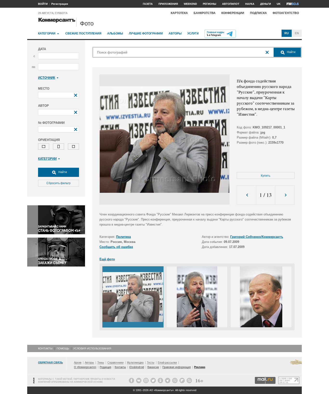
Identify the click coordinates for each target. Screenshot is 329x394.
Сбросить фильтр (58, 183)
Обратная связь (50, 362)
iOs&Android (136, 367)
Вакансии (153, 367)
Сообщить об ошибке (116, 247)
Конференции (232, 13)
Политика (123, 237)
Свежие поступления (83, 33)
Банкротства (205, 13)
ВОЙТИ (43, 3)
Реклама (199, 367)
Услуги (193, 33)
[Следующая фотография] (284, 195)
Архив (77, 362)
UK (279, 3)
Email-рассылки (167, 362)
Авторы (175, 33)
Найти (62, 172)
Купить (265, 175)
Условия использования (92, 348)
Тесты (150, 362)
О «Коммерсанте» (85, 367)
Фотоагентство (286, 13)
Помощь (63, 348)
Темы (100, 362)
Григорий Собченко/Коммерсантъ (256, 237)
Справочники (115, 362)
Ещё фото (107, 259)
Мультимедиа (135, 362)
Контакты (45, 348)
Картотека (179, 13)
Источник (46, 78)
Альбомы (115, 33)
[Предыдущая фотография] (246, 195)
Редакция (105, 367)
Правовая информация (176, 367)
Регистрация (59, 3)
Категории (46, 33)
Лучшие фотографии (146, 33)
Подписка (258, 13)
